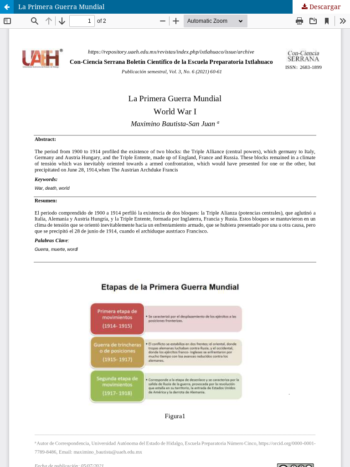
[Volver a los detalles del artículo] (7, 7)
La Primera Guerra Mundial (61, 6)
